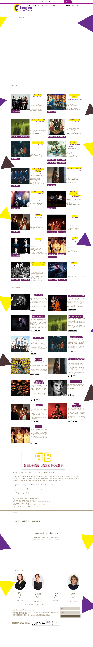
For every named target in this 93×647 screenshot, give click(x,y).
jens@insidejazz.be (26, 493)
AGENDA (15, 513)
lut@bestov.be (25, 491)
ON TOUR (15, 85)
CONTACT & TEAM (18, 571)
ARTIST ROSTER (17, 288)
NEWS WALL (21, 18)
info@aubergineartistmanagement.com (49, 605)
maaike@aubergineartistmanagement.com (35, 489)
